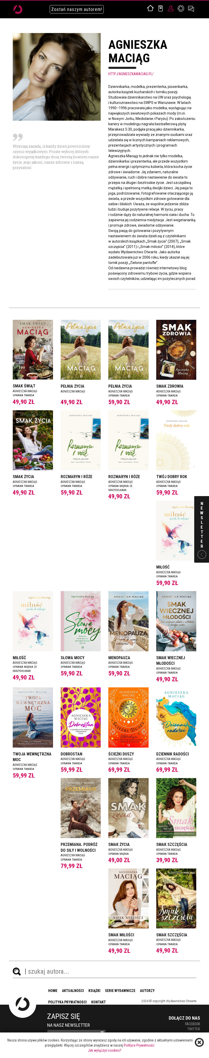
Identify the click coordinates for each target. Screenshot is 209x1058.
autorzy (147, 991)
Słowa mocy (72, 657)
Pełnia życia (72, 386)
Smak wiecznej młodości (170, 660)
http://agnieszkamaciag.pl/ (130, 74)
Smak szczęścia (171, 844)
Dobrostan (71, 754)
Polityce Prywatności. (139, 1045)
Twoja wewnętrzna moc (32, 757)
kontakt (98, 1002)
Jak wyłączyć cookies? (104, 1050)
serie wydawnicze (120, 991)
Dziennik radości (172, 754)
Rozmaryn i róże (76, 476)
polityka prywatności (67, 1002)
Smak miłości (121, 935)
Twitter (193, 1029)
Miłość (162, 567)
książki (94, 991)
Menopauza (119, 657)
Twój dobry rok (171, 476)
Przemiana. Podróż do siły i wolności (79, 847)
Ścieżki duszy (121, 754)
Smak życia (23, 476)
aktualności (73, 991)
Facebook (192, 1024)
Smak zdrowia (170, 386)
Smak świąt (24, 386)
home (52, 991)
